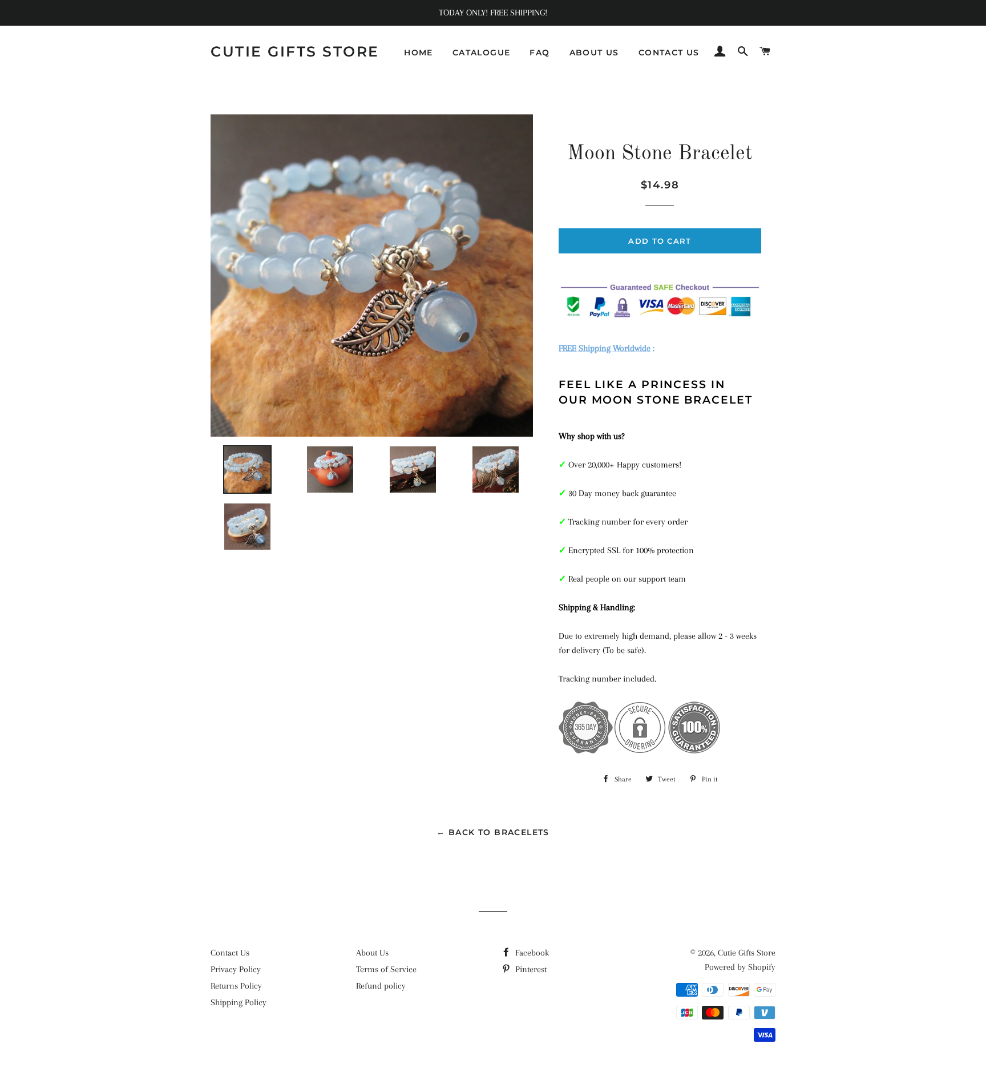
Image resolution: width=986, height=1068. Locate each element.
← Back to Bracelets (493, 832)
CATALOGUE (481, 52)
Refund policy (381, 986)
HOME (418, 52)
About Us (372, 953)
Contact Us (230, 953)
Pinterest (530, 969)
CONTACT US (669, 52)
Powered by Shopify (740, 967)
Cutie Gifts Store (295, 51)
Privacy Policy (236, 969)
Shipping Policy (238, 1002)
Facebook (531, 953)
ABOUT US (594, 52)
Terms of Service (386, 969)
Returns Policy (236, 986)
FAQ (539, 52)
